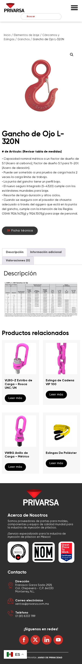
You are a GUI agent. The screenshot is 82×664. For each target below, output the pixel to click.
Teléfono (21, 612)
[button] (74, 7)
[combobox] (41, 16)
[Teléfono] (10, 613)
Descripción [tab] (14, 252)
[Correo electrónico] (10, 601)
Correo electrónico (29, 600)
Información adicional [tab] (46, 252)
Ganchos (24, 39)
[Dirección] (10, 585)
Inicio (7, 35)
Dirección (22, 581)
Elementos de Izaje (26, 35)
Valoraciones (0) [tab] (18, 260)
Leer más (15, 398)
